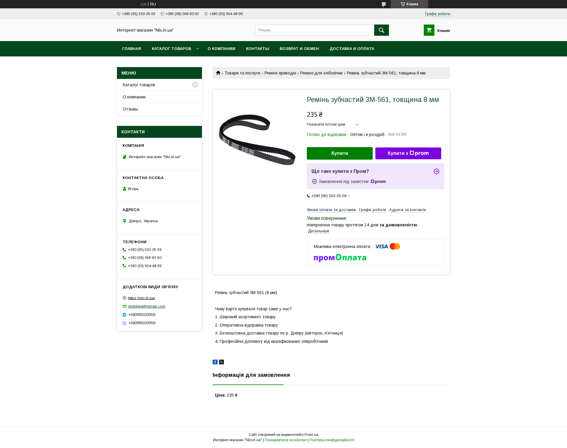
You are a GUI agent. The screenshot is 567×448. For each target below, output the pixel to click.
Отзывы (130, 109)
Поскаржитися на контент (286, 440)
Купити (339, 153)
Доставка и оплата (352, 48)
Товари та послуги (242, 73)
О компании (221, 48)
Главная (131, 48)
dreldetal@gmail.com (146, 306)
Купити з (398, 153)
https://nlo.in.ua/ (141, 298)
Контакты (257, 48)
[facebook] (215, 363)
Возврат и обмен (299, 48)
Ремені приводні (280, 73)
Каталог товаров (171, 48)
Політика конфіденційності (331, 440)
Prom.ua (311, 435)
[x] (221, 363)
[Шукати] (381, 30)
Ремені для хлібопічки (321, 73)
